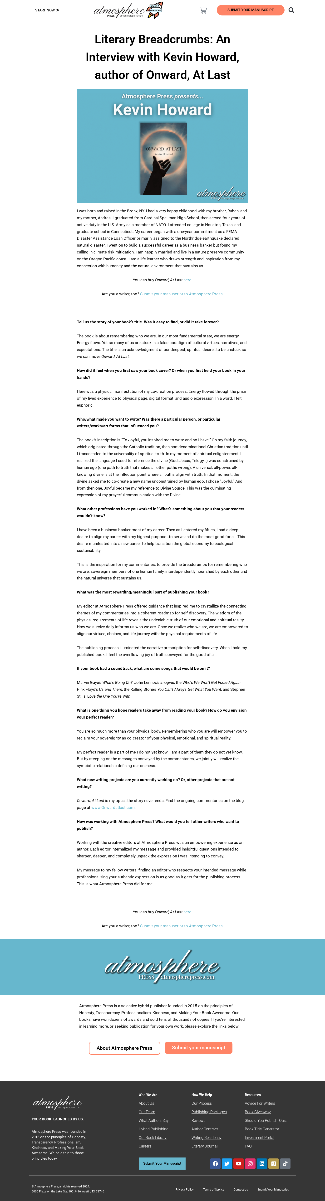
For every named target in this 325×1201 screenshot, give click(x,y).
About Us (146, 1103)
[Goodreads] (273, 1163)
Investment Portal (259, 1137)
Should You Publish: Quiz (266, 1120)
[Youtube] (238, 1163)
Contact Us (241, 1189)
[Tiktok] (285, 1163)
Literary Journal (205, 1146)
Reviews (198, 1120)
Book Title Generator (262, 1129)
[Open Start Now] (57, 10)
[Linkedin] (262, 1163)
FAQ (248, 1146)
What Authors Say (154, 1120)
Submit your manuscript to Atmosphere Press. (182, 294)
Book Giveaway (258, 1112)
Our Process (202, 1103)
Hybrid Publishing (153, 1129)
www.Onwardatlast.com (113, 807)
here (187, 279)
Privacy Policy (185, 1189)
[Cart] (203, 10)
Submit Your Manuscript (273, 1189)
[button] (291, 10)
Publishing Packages (209, 1112)
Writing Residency (207, 1137)
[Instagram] (250, 1163)
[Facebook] (215, 1163)
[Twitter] (227, 1163)
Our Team (147, 1112)
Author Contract (205, 1129)
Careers (145, 1146)
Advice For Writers (260, 1103)
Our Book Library (153, 1137)
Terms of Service (213, 1189)
